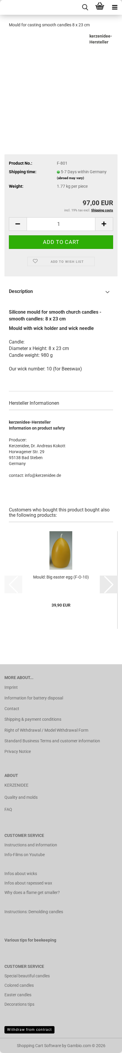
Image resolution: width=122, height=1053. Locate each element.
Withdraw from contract (29, 1030)
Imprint (11, 687)
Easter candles (17, 994)
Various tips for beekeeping (30, 940)
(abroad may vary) (70, 178)
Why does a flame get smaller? (32, 892)
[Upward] (106, 1044)
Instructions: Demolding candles (33, 911)
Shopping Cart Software (39, 1045)
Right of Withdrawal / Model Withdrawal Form (46, 730)
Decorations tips (19, 1004)
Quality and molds (21, 797)
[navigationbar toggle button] (114, 7)
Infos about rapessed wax (28, 883)
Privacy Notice (17, 751)
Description (21, 291)
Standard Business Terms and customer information (52, 740)
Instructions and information (30, 845)
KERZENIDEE (16, 785)
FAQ (8, 809)
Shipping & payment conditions (32, 719)
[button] (18, 224)
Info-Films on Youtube (24, 854)
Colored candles (19, 985)
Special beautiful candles (27, 975)
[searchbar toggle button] (85, 7)
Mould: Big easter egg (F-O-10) (61, 577)
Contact (11, 708)
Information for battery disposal (33, 698)
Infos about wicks (20, 873)
